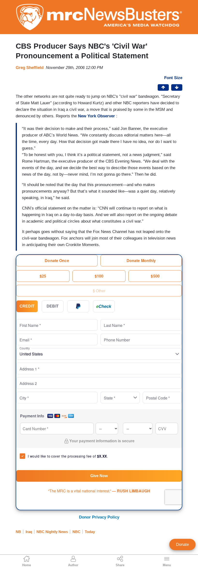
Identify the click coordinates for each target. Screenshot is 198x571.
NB (18, 532)
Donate (182, 544)
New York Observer (96, 116)
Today (90, 532)
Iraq (29, 532)
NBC (76, 532)
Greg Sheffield (29, 67)
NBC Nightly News (52, 532)
